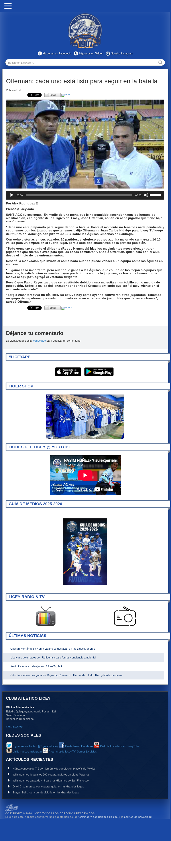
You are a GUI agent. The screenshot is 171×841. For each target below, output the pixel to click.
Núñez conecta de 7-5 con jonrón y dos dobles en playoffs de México (54, 768)
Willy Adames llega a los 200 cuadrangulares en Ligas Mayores (51, 774)
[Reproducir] (12, 195)
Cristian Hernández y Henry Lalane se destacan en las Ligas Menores (52, 648)
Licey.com (85, 30)
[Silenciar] (146, 195)
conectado (39, 340)
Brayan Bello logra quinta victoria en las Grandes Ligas (46, 792)
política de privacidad (138, 816)
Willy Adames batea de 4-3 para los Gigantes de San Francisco (51, 780)
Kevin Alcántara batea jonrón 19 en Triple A (36, 666)
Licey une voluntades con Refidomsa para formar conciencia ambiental (53, 657)
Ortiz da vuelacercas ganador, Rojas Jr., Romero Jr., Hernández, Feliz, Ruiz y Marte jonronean (66, 675)
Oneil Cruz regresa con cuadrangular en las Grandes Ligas (48, 786)
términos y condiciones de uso (98, 816)
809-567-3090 (14, 727)
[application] (85, 195)
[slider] (156, 195)
